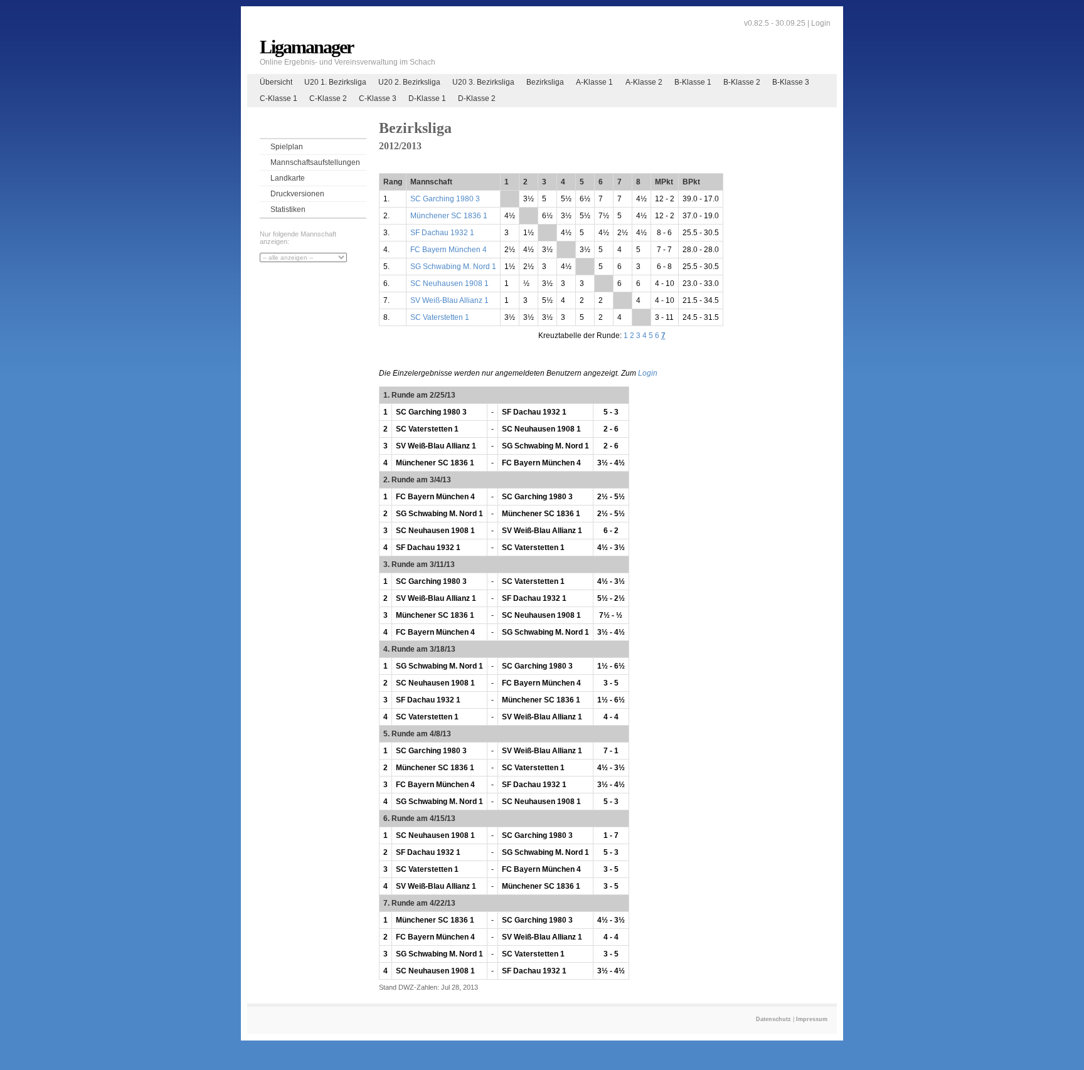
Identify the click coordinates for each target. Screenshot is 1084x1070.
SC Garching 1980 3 (445, 198)
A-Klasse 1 (594, 82)
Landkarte (287, 178)
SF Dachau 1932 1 (442, 232)
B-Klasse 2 (741, 82)
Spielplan (286, 146)
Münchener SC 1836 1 (448, 215)
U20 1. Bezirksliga (335, 82)
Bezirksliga (545, 82)
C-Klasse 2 (328, 98)
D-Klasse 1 (427, 98)
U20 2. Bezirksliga (409, 82)
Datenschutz (773, 1019)
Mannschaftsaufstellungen (315, 162)
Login (821, 23)
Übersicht (276, 82)
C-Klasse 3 (377, 98)
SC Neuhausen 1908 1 (449, 283)
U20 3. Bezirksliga (483, 82)
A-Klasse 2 (643, 82)
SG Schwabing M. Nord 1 (453, 266)
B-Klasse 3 (790, 82)
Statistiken (288, 209)
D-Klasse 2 (477, 98)
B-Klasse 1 (692, 82)
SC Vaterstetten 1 (439, 317)
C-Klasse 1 (278, 98)
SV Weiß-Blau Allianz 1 (449, 300)
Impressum (811, 1019)
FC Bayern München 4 (448, 249)
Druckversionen (297, 193)
